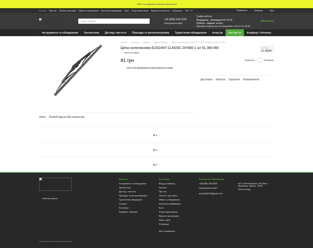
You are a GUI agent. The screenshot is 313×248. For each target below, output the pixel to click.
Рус (191, 11)
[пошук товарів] (147, 21)
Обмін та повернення (88, 11)
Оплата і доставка (67, 11)
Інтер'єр (217, 32)
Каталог (42, 11)
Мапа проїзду (244, 189)
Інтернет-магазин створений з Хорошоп (55, 241)
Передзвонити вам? (173, 23)
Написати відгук (131, 53)
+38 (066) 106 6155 (175, 19)
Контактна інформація (111, 11)
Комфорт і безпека (259, 32)
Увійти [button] (129, 68)
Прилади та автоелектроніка (150, 32)
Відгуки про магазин (160, 11)
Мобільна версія (50, 198)
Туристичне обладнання (191, 32)
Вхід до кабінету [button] (167, 183)
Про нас (53, 11)
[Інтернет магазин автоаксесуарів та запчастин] (55, 184)
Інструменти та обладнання (60, 32)
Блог (127, 11)
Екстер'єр (234, 32)
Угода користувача (140, 11)
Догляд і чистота (115, 32)
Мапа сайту (164, 220)
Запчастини (91, 32)
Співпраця (177, 11)
